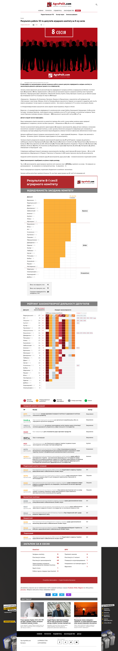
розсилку (23, 590)
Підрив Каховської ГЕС (47, 14)
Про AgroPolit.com (26, 640)
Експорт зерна (60, 14)
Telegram (80, 588)
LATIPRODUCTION (43, 640)
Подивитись (58, 10)
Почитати (48, 10)
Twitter (75, 588)
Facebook (70, 588)
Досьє (78, 10)
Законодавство (69, 10)
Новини (40, 10)
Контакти (23, 643)
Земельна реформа (71, 14)
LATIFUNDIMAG (42, 643)
